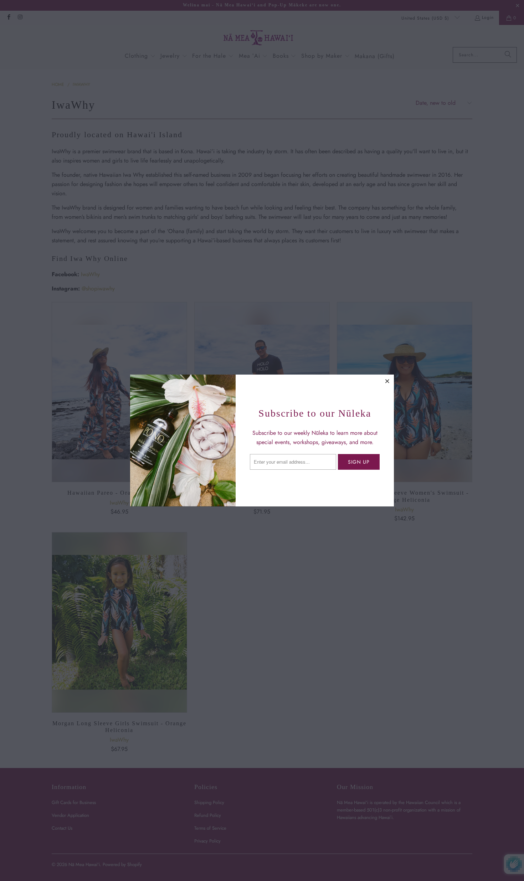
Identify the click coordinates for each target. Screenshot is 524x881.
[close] (387, 381)
